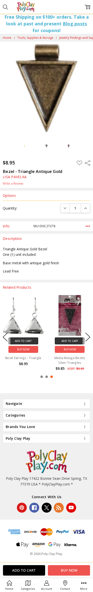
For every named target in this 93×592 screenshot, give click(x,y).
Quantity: (10, 208)
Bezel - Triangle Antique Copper (69, 360)
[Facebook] (34, 508)
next (88, 337)
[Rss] (59, 508)
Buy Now (23, 349)
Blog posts (75, 24)
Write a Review (13, 183)
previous (5, 337)
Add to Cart (23, 341)
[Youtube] (71, 508)
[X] (47, 508)
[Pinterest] (22, 508)
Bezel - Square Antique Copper (23, 360)
